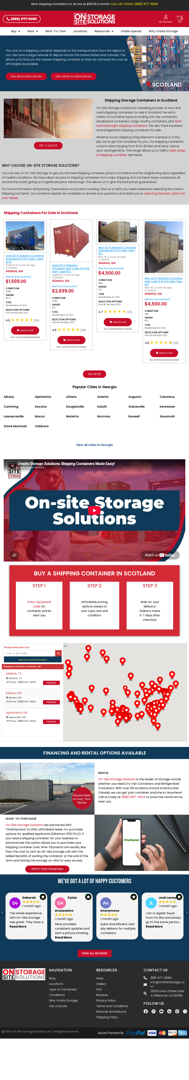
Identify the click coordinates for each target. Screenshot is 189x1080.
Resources (102, 31)
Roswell (134, 416)
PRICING (51, 682)
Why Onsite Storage (163, 31)
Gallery (101, 984)
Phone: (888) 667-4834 (22, 682)
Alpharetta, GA (17, 713)
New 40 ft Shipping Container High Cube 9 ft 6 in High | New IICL (164, 281)
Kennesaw (167, 407)
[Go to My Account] (166, 17)
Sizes (99, 978)
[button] (25, 330)
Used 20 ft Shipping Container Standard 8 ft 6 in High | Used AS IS (25, 259)
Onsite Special (131, 31)
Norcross (103, 416)
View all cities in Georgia (94, 445)
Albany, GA (14, 693)
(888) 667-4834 (133, 797)
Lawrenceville (14, 416)
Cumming (11, 407)
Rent (31, 31)
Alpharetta (43, 397)
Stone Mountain (15, 426)
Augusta (134, 397)
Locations (80, 31)
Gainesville (136, 407)
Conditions (57, 995)
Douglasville (75, 407)
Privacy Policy (106, 1000)
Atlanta (103, 397)
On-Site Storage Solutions (116, 779)
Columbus (167, 397)
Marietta (72, 416)
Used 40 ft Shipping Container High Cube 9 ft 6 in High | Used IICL (71, 268)
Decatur (41, 407)
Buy (13, 31)
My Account (165, 21)
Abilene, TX (14, 673)
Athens (71, 397)
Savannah (167, 416)
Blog (52, 978)
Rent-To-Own (55, 31)
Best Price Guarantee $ (18, 276)
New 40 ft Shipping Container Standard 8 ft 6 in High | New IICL (117, 251)
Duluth (102, 407)
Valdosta (42, 426)
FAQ (99, 989)
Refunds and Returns (111, 1012)
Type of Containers (63, 989)
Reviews (102, 995)
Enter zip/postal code (39, 604)
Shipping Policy (107, 1017)
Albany (9, 397)
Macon (40, 416)
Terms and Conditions (112, 1006)
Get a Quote (58, 1006)
